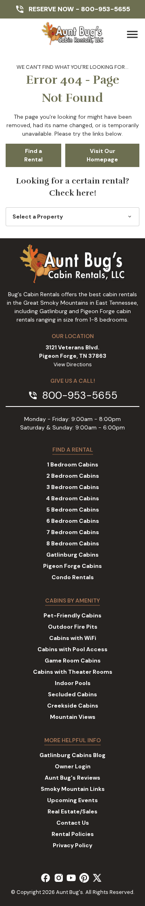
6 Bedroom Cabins (72, 520)
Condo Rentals (73, 577)
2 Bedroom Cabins (72, 475)
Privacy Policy (72, 845)
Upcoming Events (72, 800)
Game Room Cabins (73, 660)
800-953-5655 (105, 9)
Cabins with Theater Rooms (72, 671)
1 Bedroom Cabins (72, 464)
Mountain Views (72, 716)
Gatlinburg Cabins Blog (72, 755)
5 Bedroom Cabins (72, 509)
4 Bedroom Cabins (72, 498)
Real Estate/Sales (72, 811)
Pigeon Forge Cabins (72, 566)
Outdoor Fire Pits (72, 626)
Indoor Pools (73, 683)
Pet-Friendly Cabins (73, 615)
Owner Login (73, 766)
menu (132, 34)
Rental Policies (73, 834)
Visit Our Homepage (102, 155)
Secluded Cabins (72, 694)
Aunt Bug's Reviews (72, 777)
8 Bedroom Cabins (72, 543)
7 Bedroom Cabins (72, 532)
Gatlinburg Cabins (72, 554)
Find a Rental (33, 155)
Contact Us (72, 822)
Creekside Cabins (72, 705)
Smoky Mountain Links (73, 788)
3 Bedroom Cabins (72, 487)
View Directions (73, 364)
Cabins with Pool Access (72, 649)
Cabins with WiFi (72, 638)
